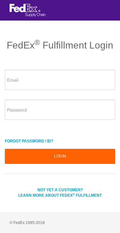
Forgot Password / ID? (29, 141)
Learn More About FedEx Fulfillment (60, 195)
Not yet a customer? (60, 190)
